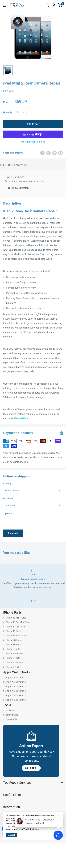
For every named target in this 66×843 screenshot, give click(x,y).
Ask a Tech (31, 768)
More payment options (33, 141)
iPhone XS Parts (13, 640)
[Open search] (47, 5)
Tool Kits (9, 710)
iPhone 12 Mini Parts (15, 617)
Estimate (13, 533)
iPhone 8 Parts (12, 658)
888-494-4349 (21, 418)
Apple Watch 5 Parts (15, 695)
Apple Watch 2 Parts (15, 682)
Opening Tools (12, 719)
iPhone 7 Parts (12, 667)
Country (7, 483)
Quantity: (8, 112)
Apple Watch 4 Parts (15, 691)
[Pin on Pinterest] (48, 153)
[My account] (53, 5)
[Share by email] (60, 153)
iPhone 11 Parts (13, 631)
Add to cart (33, 124)
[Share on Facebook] (42, 153)
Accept (11, 835)
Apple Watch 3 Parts (15, 686)
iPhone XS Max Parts (15, 635)
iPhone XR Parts (13, 644)
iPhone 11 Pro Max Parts (17, 622)
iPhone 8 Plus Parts (15, 653)
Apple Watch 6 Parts (15, 700)
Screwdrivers (11, 715)
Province (8, 498)
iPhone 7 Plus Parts (15, 662)
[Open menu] (4, 5)
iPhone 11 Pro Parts (15, 626)
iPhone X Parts (12, 649)
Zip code (7, 513)
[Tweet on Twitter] (54, 153)
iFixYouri (8, 91)
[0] (60, 5)
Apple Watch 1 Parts (15, 677)
